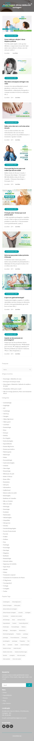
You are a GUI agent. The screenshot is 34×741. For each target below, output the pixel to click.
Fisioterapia (6, 454)
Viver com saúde (17, 659)
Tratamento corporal (9, 575)
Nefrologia (6, 506)
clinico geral (17, 605)
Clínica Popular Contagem (9, 612)
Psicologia (6, 550)
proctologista (6, 641)
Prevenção (24, 637)
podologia (5, 637)
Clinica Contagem (7, 605)
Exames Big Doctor (8, 446)
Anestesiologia (7, 403)
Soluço (5, 572)
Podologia (6, 545)
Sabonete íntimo (8, 561)
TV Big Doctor (7, 580)
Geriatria (5, 465)
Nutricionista (7, 515)
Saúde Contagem (25, 644)
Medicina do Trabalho (9, 498)
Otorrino (5, 526)
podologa (25, 634)
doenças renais (21, 619)
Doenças (5, 433)
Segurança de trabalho (9, 564)
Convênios (6, 424)
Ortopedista (6, 520)
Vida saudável (6, 659)
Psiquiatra (6, 553)
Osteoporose (6, 523)
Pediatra (5, 539)
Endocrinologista (8, 441)
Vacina (5, 591)
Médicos (24, 626)
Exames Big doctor (23, 623)
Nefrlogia (5, 630)
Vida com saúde (21, 655)
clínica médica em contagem (10, 609)
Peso (4, 542)
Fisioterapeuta (7, 452)
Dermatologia (7, 427)
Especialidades (7, 444)
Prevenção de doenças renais (11, 381)
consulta (20, 612)
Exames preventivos (9, 449)
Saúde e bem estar (7, 651)
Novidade (6, 512)
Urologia (5, 586)
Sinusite (5, 569)
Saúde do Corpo (7, 648)
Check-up (6, 414)
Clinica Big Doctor (8, 419)
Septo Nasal (6, 567)
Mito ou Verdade (8, 501)
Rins (4, 644)
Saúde (16, 644)
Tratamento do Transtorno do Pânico (14, 577)
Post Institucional (15, 637)
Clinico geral (6, 422)
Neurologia (6, 509)
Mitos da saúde (7, 504)
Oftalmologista (7, 517)
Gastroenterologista (8, 463)
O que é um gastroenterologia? (14, 297)
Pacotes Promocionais (9, 531)
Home (5, 692)
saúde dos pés (17, 648)
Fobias (5, 457)
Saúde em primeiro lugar (21, 651)
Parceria (5, 534)
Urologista (6, 588)
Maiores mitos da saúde (10, 493)
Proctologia (6, 547)
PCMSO (5, 536)
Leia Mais (15, 53)
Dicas (4, 430)
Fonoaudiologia (7, 460)
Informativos (7, 487)
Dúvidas (5, 435)
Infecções (6, 485)
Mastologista (6, 495)
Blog (4, 701)
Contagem (27, 612)
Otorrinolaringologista (9, 528)
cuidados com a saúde (16, 616)
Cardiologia (6, 411)
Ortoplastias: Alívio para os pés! (12, 389)
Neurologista (13, 630)
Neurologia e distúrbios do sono (12, 379)
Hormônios (6, 482)
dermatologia (6, 619)
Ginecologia (6, 468)
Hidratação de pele (8, 474)
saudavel (10, 644)
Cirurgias (5, 416)
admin (7, 53)
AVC (4, 408)
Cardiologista (6, 601)
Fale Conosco (7, 703)
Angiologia (6, 405)
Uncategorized (7, 583)
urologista (12, 655)
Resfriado (6, 556)
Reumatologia (7, 558)
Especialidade (6, 623)
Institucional (6, 490)
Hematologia (7, 471)
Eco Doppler (6, 438)
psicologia (14, 641)
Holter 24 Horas (7, 476)
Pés (28, 641)
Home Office (6, 479)
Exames (14, 623)
